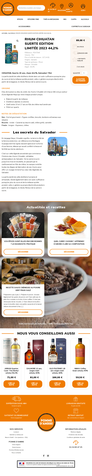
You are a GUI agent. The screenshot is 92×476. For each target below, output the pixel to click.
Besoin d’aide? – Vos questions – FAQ (16, 437)
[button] (17, 41)
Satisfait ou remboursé (16, 435)
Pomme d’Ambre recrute (16, 450)
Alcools (11, 33)
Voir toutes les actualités (32, 323)
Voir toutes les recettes (60, 323)
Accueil (4, 33)
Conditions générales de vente (76, 437)
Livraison (16, 432)
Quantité (76, 73)
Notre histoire (16, 447)
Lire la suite (11, 384)
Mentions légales (76, 432)
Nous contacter (16, 453)
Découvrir (23, 252)
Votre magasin (16, 444)
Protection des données (76, 435)
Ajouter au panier (80, 80)
